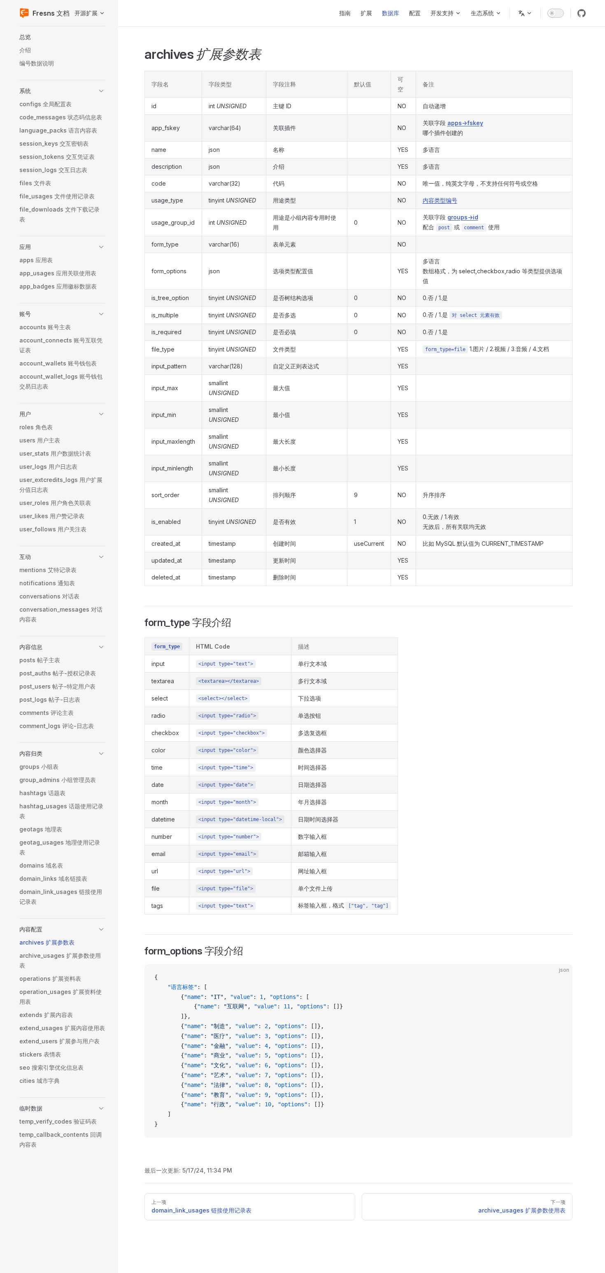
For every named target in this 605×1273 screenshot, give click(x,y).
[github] (581, 13)
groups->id (462, 217)
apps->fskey (465, 122)
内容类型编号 (440, 200)
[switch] (555, 13)
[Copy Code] (559, 977)
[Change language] (525, 13)
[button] (62, 37)
